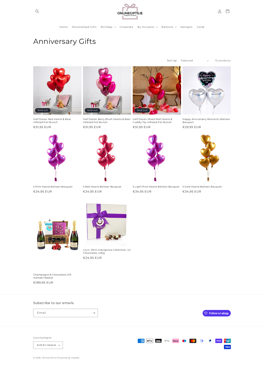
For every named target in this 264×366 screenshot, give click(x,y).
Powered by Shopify (68, 357)
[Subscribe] (94, 313)
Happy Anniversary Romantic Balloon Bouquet (206, 121)
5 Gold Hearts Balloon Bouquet (202, 186)
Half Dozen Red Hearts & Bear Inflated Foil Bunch (52, 121)
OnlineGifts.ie (49, 357)
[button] (37, 11)
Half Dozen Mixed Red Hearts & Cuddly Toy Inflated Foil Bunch (152, 121)
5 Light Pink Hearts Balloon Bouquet (156, 186)
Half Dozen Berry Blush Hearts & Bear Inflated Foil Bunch (107, 121)
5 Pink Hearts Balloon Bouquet (52, 186)
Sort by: (172, 60)
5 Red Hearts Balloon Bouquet (102, 186)
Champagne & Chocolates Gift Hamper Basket (52, 276)
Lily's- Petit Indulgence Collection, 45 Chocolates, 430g (106, 251)
